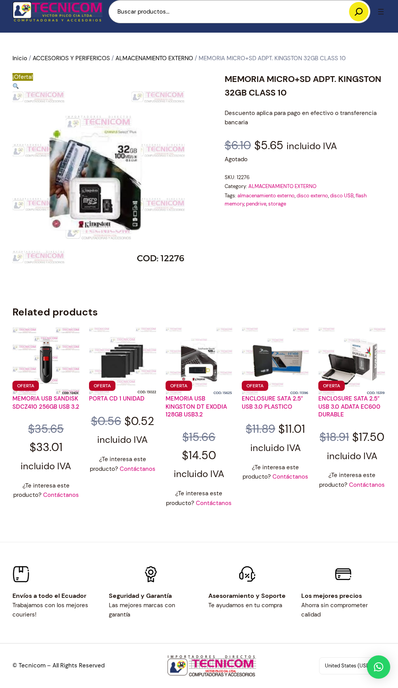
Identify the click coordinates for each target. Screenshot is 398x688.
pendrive (256, 203)
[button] (15, 86)
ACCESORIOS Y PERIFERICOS (71, 58)
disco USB (342, 195)
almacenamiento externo (266, 195)
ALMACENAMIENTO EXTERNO (154, 58)
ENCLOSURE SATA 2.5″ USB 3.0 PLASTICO (272, 403)
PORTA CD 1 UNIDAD (117, 398)
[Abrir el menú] (381, 11)
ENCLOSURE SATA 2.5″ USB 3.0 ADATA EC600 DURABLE (349, 406)
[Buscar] (358, 11)
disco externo (312, 195)
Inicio (19, 58)
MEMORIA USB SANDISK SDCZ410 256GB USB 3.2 (45, 403)
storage (277, 203)
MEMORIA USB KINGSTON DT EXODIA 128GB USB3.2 (196, 406)
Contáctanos (61, 495)
